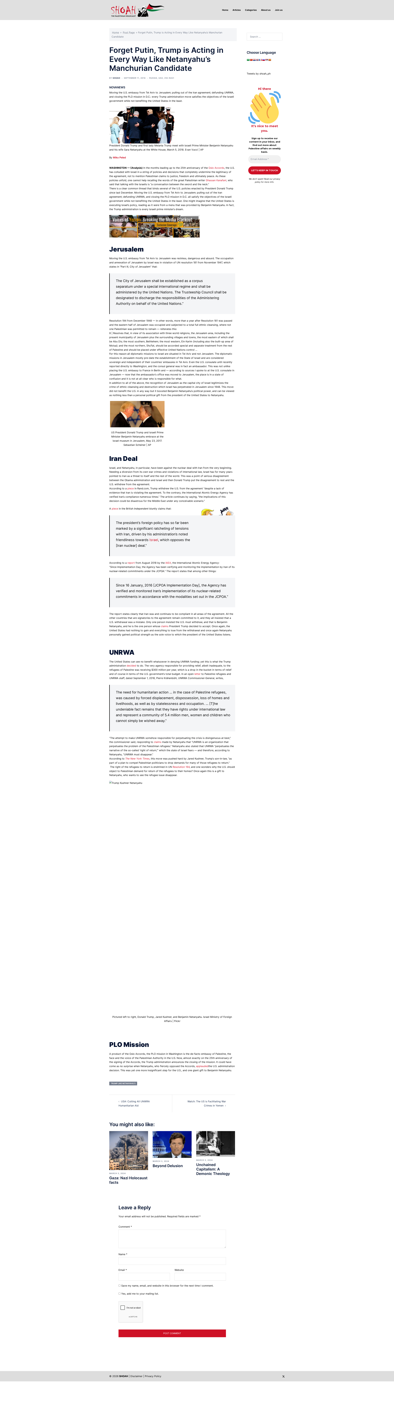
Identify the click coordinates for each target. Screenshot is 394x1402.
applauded (202, 1066)
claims (164, 626)
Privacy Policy (153, 1376)
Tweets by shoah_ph (259, 73)
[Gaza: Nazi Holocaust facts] (128, 1150)
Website (179, 1269)
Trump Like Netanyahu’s (123, 1083)
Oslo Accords (216, 167)
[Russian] (263, 60)
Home (115, 32)
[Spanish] (269, 60)
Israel (153, 540)
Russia (153, 78)
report (131, 562)
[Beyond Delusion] (172, 1144)
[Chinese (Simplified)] (251, 60)
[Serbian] (266, 60)
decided (131, 665)
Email (123, 1269)
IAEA (168, 562)
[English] (257, 60)
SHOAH (116, 78)
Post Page (129, 32)
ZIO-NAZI (169, 78)
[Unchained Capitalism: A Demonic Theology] (215, 1143)
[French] (260, 60)
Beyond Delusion (168, 1166)
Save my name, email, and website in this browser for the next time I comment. (167, 1285)
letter (197, 673)
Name (123, 1254)
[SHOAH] (137, 9)
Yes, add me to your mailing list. (140, 1293)
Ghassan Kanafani (216, 180)
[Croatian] (254, 60)
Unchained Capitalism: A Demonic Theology (213, 1169)
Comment (125, 1226)
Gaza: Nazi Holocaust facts (128, 1180)
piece (130, 488)
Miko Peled (119, 157)
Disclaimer (136, 1376)
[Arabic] (248, 60)
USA (161, 78)
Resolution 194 (181, 766)
